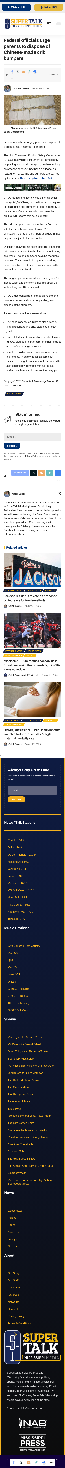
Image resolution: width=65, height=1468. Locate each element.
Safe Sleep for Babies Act (36, 178)
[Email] (23, 71)
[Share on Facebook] (12, 71)
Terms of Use (37, 453)
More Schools (13, 655)
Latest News (14, 394)
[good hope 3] (32, 187)
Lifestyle (50, 720)
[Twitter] (59, 494)
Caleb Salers (22, 88)
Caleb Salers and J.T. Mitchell (23, 675)
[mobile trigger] (50, 23)
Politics (50, 590)
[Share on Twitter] (17, 71)
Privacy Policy (31, 456)
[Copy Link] (29, 71)
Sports (30, 655)
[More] (12, 78)
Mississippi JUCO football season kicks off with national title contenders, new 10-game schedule (32, 665)
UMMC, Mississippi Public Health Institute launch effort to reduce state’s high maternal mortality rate (32, 734)
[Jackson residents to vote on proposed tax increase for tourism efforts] (32, 570)
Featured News (14, 590)
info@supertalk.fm (32, 1408)
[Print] (34, 71)
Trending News (13, 724)
